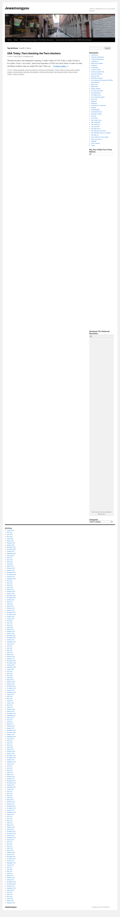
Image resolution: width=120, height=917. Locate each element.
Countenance (94, 67)
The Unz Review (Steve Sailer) (99, 137)
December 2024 (11, 572)
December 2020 (11, 661)
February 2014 (11, 802)
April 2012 (10, 848)
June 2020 (10, 673)
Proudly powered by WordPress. (101, 907)
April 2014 (10, 797)
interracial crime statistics (31, 72)
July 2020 (9, 671)
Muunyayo (94, 103)
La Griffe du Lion (96, 95)
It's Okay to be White (97, 91)
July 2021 (9, 646)
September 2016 (11, 736)
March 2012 (10, 850)
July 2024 (9, 581)
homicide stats (17, 72)
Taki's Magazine (95, 122)
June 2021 (10, 648)
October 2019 (10, 690)
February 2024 (11, 591)
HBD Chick (94, 86)
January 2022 (10, 633)
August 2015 (10, 764)
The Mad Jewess (96, 128)
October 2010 (10, 886)
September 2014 (11, 787)
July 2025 (9, 557)
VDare (93, 145)
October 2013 (10, 810)
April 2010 (10, 898)
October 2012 (10, 835)
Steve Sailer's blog (96, 120)
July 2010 (9, 892)
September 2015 (11, 762)
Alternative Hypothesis (97, 57)
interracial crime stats (46, 72)
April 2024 (10, 587)
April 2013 (10, 823)
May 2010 (10, 896)
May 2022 (10, 625)
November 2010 (11, 884)
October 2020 (10, 665)
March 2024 (10, 589)
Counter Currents (96, 70)
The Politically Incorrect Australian (101, 133)
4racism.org (94, 55)
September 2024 (11, 579)
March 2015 (10, 774)
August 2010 (10, 890)
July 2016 (9, 741)
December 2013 (11, 806)
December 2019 (11, 686)
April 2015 (10, 772)
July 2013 (9, 816)
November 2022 (11, 614)
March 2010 (10, 901)
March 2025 (10, 566)
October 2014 (10, 785)
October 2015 (10, 760)
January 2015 (10, 778)
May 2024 (10, 585)
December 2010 (11, 882)
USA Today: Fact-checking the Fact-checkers (34, 53)
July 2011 (9, 867)
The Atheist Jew (95, 124)
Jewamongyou (17, 7)
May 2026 (10, 536)
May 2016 (10, 745)
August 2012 (10, 840)
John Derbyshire (95, 93)
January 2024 (10, 593)
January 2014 (10, 804)
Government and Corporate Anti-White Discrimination (74, 40)
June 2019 (10, 696)
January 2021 (10, 659)
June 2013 (10, 818)
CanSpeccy (94, 65)
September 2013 (11, 812)
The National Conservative (98, 131)
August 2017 (10, 717)
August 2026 (10, 530)
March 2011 (10, 875)
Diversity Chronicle (96, 74)
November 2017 (11, 713)
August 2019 (10, 694)
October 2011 (10, 861)
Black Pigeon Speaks (97, 63)
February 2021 (11, 656)
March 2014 (10, 800)
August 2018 (10, 703)
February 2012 (11, 852)
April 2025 (10, 564)
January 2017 (10, 728)
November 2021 (11, 637)
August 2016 (10, 738)
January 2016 (10, 753)
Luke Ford (94, 99)
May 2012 (10, 846)
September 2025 (11, 553)
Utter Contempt (95, 143)
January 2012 (10, 854)
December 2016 (11, 730)
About (16, 40)
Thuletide (93, 141)
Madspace (94, 101)
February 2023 (11, 608)
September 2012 (11, 837)
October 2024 (10, 576)
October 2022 (10, 616)
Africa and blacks (19, 70)
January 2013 (10, 829)
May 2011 (10, 871)
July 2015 (9, 766)
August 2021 (10, 644)
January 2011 (10, 880)
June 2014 (10, 793)
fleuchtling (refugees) (97, 78)
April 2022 (10, 627)
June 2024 (10, 583)
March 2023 (10, 606)
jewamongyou (28, 56)
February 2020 (11, 682)
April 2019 (10, 701)
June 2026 (10, 534)
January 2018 (10, 711)
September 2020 (11, 667)
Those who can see (96, 139)
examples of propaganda (46, 70)
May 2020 (10, 675)
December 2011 (11, 856)
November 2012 (11, 833)
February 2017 (11, 726)
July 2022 (9, 621)
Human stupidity (95, 88)
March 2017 (10, 724)
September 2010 (11, 888)
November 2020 (11, 663)
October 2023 (10, 600)
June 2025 (10, 560)
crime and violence (31, 70)
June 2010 (10, 894)
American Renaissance (97, 59)
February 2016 (11, 751)
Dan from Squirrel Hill (97, 72)
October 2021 (10, 640)
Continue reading (60, 66)
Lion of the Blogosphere (98, 97)
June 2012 (10, 844)
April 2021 (10, 652)
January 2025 (10, 570)
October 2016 (10, 734)
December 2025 (11, 547)
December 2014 (11, 781)
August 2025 (10, 555)
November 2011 (11, 858)
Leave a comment (18, 74)
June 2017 (10, 720)
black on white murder (67, 70)
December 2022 (11, 612)
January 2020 (10, 684)
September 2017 (11, 715)
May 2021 (10, 650)
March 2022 (10, 629)
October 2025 (10, 551)
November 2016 (11, 732)
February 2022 (11, 631)
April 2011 (10, 873)
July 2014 (9, 791)
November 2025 (11, 549)
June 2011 (10, 869)
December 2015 (11, 755)
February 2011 (11, 877)
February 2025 (11, 568)
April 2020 (10, 677)
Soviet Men (94, 118)
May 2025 (10, 562)
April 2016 (10, 747)
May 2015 (10, 770)
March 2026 (10, 541)
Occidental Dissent (96, 112)
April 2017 (10, 722)
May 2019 (10, 699)
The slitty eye (95, 135)
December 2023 (11, 595)
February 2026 (11, 543)
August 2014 (10, 789)
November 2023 (11, 597)
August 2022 (10, 619)
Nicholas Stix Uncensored (98, 105)
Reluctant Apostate (96, 114)
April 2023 (10, 604)
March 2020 (10, 680)
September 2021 (11, 642)
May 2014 (10, 795)
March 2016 (10, 749)
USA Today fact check (61, 72)
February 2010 (11, 903)
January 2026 (10, 545)
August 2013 (10, 814)
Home (9, 40)
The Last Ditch (95, 126)
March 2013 (10, 825)
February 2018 (11, 709)
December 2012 (11, 831)
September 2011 (11, 863)
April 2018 (10, 707)
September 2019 (11, 692)
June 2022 (10, 623)
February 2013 (11, 827)
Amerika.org (94, 61)
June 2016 (10, 743)
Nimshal (93, 107)
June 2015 (10, 768)
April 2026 (10, 539)
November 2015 (11, 757)
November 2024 (11, 574)
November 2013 (11, 808)
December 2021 (11, 635)
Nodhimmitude (95, 110)
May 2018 (10, 705)
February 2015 (11, 776)
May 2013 (10, 821)
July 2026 (9, 532)
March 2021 (10, 654)
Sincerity (93, 116)
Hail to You (94, 84)
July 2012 (9, 842)
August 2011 (10, 865)
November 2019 (11, 688)
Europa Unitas (95, 76)
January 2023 (10, 610)
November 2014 (11, 783)
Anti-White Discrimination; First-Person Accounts (36, 40)
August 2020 (10, 669)
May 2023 (10, 602)
